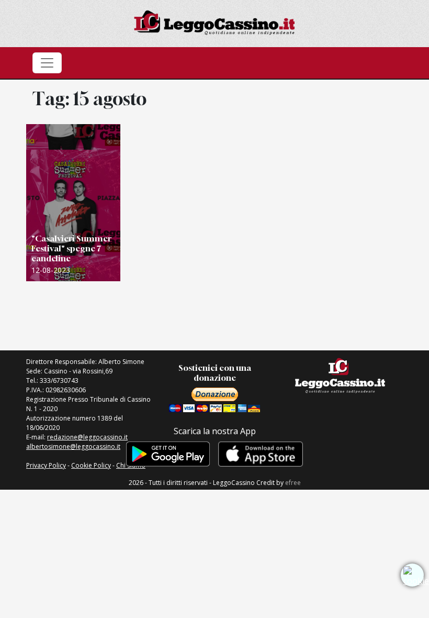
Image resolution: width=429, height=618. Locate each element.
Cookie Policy (91, 465)
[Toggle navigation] (47, 62)
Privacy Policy (46, 465)
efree (293, 482)
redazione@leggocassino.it (87, 437)
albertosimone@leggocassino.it (73, 446)
